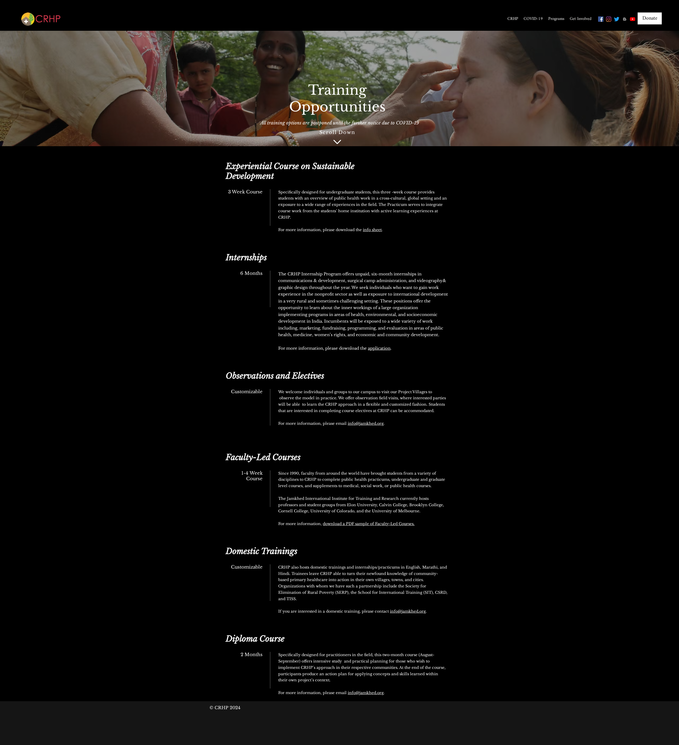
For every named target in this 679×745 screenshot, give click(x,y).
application (379, 348)
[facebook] (600, 19)
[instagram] (608, 19)
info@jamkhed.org (366, 423)
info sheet (372, 229)
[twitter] (616, 19)
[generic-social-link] (624, 19)
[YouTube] (632, 19)
